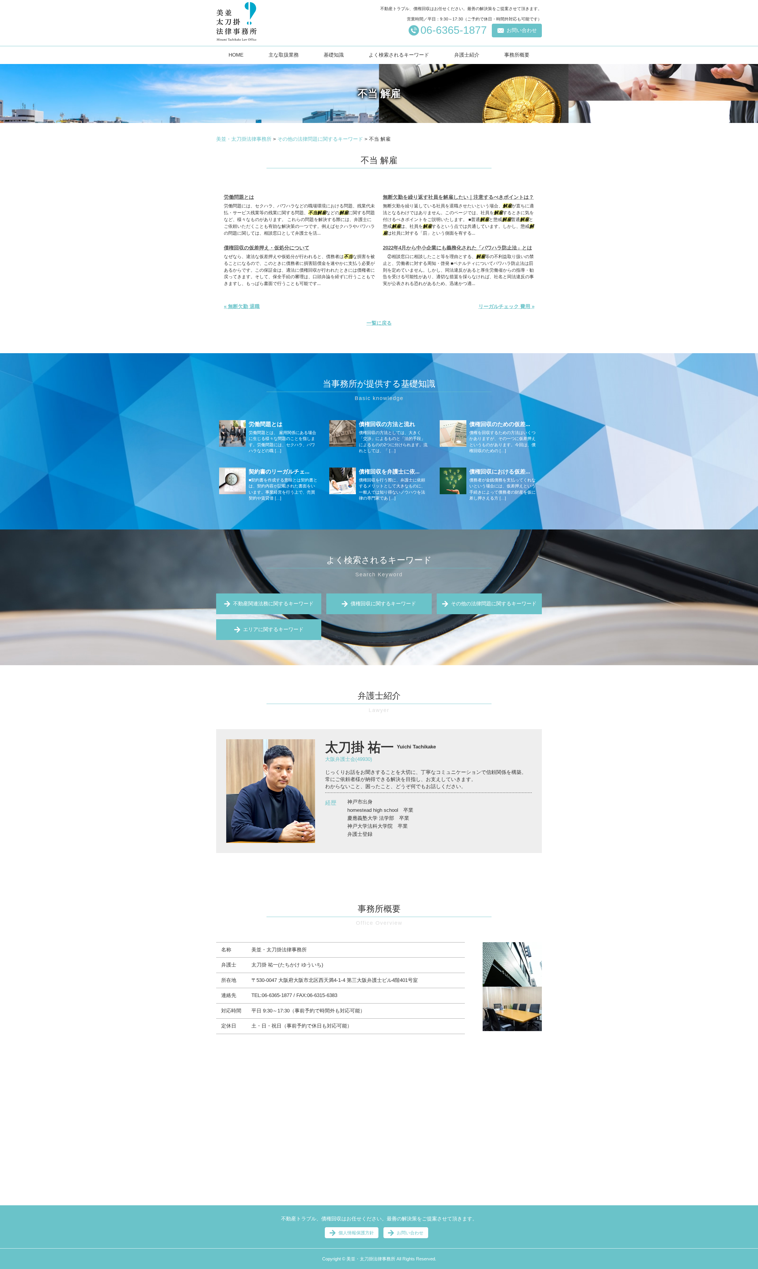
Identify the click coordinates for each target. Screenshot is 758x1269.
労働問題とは (239, 197)
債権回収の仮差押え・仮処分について (266, 248)
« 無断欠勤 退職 (242, 306)
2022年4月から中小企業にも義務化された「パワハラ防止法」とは (457, 248)
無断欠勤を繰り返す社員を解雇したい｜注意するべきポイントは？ (458, 197)
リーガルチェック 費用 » (506, 306)
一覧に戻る (379, 323)
